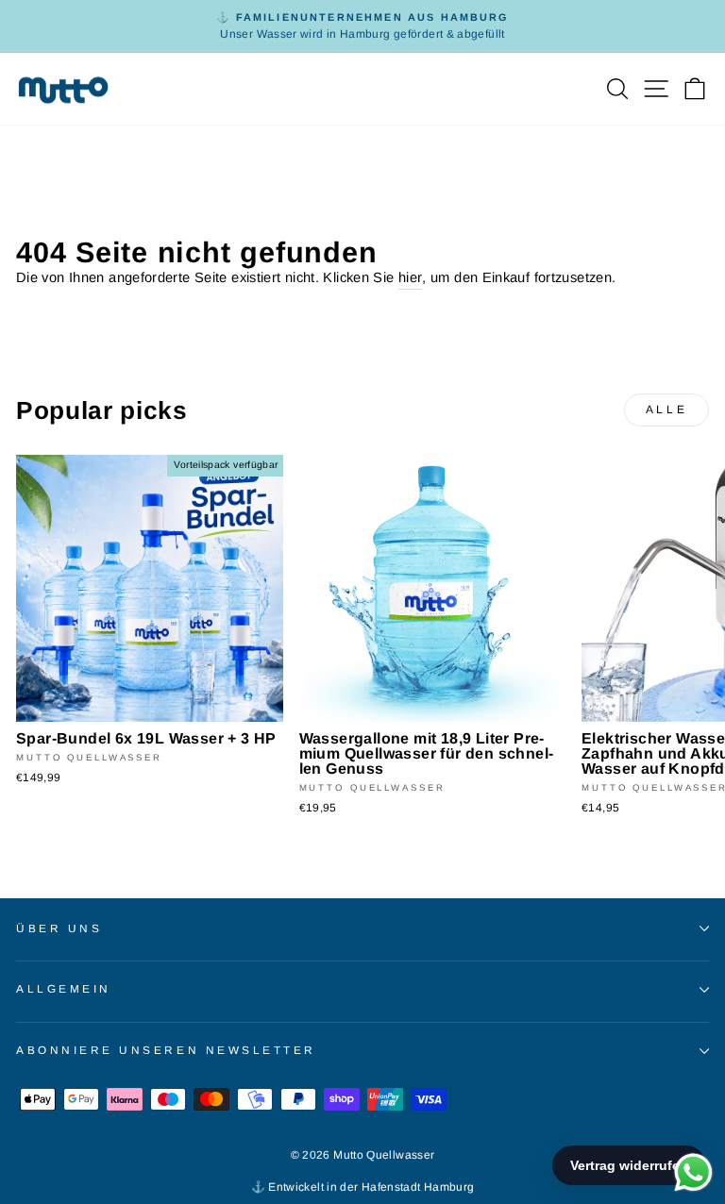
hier (410, 277)
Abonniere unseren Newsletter (166, 1050)
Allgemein (63, 988)
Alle (666, 409)
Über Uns (59, 928)
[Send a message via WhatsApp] (693, 1172)
